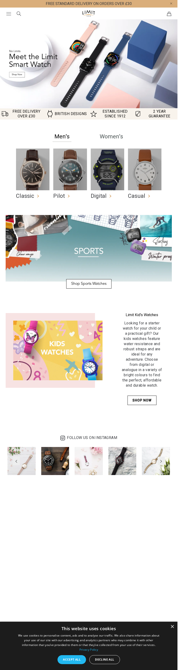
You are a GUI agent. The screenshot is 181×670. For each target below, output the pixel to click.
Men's (62, 136)
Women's (111, 136)
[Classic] (32, 150)
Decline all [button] (104, 660)
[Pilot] (70, 150)
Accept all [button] (72, 660)
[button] (174, 3)
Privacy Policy (88, 650)
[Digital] (107, 150)
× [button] (172, 627)
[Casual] (144, 150)
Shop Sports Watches (89, 284)
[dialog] (88, 646)
